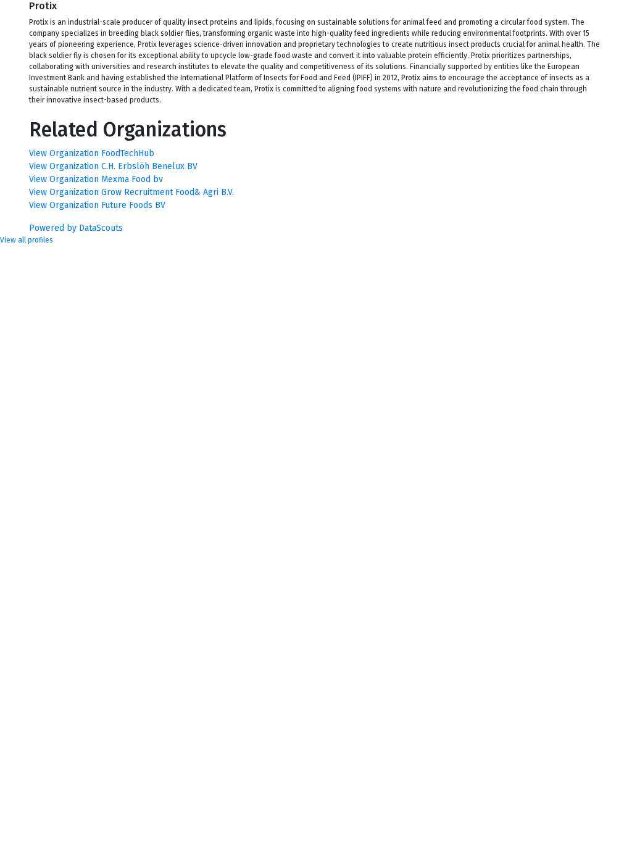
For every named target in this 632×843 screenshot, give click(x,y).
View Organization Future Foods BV (97, 205)
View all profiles (26, 240)
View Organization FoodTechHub (91, 153)
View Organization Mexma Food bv (96, 179)
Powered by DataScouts (76, 228)
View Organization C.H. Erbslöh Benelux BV (113, 166)
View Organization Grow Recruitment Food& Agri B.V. (131, 192)
